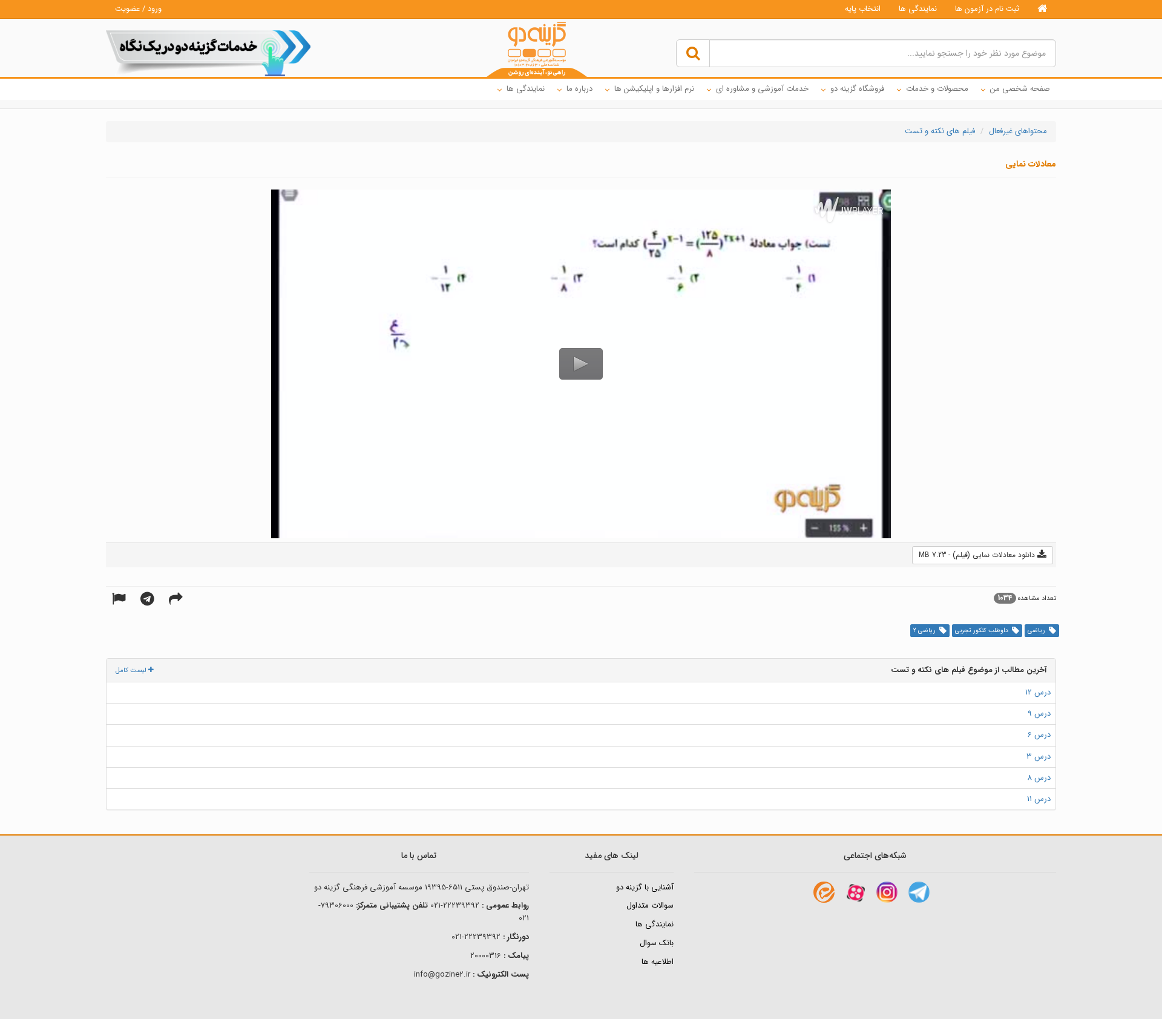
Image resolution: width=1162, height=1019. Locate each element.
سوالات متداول (650, 905)
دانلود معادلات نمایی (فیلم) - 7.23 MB (978, 555)
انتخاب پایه (863, 8)
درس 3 (1038, 756)
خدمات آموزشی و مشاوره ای (762, 88)
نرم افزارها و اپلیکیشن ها (654, 88)
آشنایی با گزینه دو (645, 887)
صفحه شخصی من (1020, 88)
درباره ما (579, 88)
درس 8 (1039, 777)
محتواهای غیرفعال (1018, 131)
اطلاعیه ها (658, 961)
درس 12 (1038, 692)
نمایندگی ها (918, 8)
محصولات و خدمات (937, 88)
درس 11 (1039, 799)
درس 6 (1039, 734)
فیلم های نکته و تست (940, 131)
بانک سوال (657, 943)
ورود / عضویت (138, 8)
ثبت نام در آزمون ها (987, 8)
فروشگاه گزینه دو (857, 88)
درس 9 (1039, 713)
